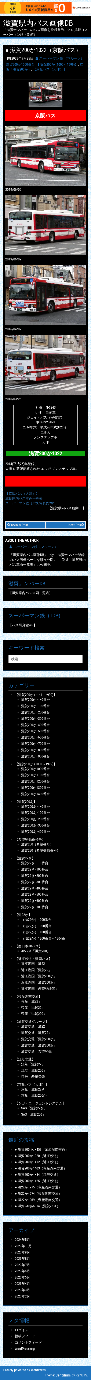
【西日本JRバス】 (28, 946)
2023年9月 (22, 1252)
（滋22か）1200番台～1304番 (43, 938)
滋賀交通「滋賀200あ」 (39, 1045)
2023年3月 (22, 1290)
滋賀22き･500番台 (34, 894)
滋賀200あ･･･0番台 (35, 807)
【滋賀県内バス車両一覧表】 (30, 593)
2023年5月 (22, 1277)
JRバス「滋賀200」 (35, 951)
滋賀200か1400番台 (35, 794)
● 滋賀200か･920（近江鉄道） (37, 1156)
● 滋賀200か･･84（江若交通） (37, 1175)
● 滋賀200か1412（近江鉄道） (37, 1162)
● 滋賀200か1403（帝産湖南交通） (41, 1168)
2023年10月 (23, 1246)
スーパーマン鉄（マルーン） (36, 547)
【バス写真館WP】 (22, 625)
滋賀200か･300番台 (35, 719)
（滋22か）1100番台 (36, 932)
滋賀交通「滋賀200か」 (39, 1039)
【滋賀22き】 (25, 858)
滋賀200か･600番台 (35, 737)
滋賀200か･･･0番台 (35, 700)
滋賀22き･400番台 (34, 888)
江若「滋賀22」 (33, 1064)
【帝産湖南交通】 (28, 997)
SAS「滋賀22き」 (34, 1108)
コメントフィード (28, 1342)
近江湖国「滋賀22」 (36, 970)
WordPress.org (25, 1349)
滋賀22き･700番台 (34, 907)
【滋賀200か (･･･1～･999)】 (36, 695)
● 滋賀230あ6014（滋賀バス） (37, 1206)
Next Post (75, 525)
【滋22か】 (23, 915)
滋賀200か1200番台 (35, 781)
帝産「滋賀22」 (33, 1008)
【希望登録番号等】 (30, 839)
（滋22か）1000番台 (36, 926)
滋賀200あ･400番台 (35, 832)
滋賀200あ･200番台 (35, 819)
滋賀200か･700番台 (35, 744)
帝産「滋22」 (31, 1001)
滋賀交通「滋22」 (34, 1026)
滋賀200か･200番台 (35, 712)
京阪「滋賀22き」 (34, 1089)
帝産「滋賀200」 (34, 1014)
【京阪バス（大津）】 (50, 69)
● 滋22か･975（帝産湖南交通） (38, 1187)
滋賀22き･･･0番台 (34, 863)
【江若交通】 (25, 1059)
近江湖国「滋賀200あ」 (39, 982)
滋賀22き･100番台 (34, 869)
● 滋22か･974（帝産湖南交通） (38, 1194)
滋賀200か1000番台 (20, 65)
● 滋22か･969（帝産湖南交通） (38, 1200)
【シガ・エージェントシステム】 (40, 1103)
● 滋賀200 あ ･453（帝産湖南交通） (42, 1150)
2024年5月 (22, 1240)
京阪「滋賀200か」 (35, 1095)
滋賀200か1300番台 (35, 788)
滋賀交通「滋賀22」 (36, 1033)
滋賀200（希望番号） (37, 844)
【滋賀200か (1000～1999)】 (57, 65)
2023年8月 (22, 1259)
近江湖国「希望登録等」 (39, 989)
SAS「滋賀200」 (33, 1114)
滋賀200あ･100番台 (35, 813)
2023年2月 (22, 1296)
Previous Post (18, 525)
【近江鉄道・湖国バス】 (33, 959)
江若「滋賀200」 (34, 1070)
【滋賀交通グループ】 (32, 1022)
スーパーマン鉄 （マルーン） (61, 58)
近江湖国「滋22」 (34, 964)
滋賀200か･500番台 (35, 731)
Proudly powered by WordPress (24, 1370)
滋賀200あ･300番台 (35, 825)
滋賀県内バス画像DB (38, 23)
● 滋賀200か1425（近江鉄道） (37, 1181)
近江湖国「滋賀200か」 (39, 976)
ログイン (21, 1330)
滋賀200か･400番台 (35, 725)
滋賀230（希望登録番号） (40, 850)
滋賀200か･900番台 (35, 756)
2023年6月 (22, 1271)
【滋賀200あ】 (26, 802)
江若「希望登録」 (34, 1077)
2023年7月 (22, 1265)
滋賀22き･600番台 (34, 901)
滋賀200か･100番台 (35, 706)
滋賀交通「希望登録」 (38, 1051)
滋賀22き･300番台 (34, 882)
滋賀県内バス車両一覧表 (24, 498)
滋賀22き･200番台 (34, 876)
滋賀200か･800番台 (35, 750)
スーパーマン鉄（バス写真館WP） (31, 503)
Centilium (63, 1375)
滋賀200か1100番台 (35, 775)
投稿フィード (25, 1336)
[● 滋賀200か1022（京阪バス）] (45, 94)
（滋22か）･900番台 (36, 920)
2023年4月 (22, 1284)
